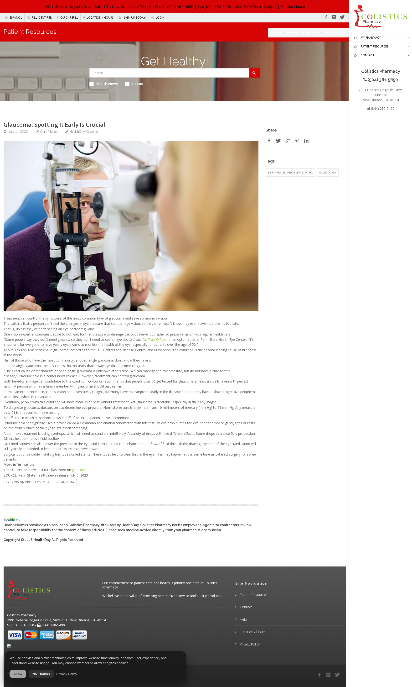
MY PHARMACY (371, 38)
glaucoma (79, 469)
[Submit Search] (254, 73)
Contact (245, 607)
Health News (107, 83)
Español (15, 18)
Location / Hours (99, 18)
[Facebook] (326, 17)
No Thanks (41, 674)
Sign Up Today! (134, 18)
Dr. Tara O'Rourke (156, 339)
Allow (17, 674)
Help (243, 619)
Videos (137, 83)
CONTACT (367, 55)
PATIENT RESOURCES (374, 46)
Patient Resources (303, 32)
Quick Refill (69, 18)
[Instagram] (334, 17)
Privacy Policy (249, 644)
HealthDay (42, 540)
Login (160, 18)
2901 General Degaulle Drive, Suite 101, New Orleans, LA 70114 (98, 6)
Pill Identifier (41, 18)
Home (277, 32)
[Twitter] (342, 17)
